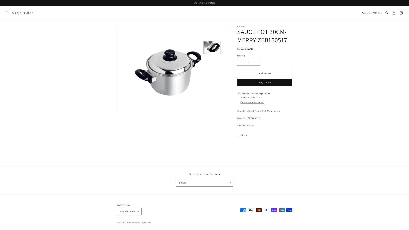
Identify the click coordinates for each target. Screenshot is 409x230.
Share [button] (244, 135)
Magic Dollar (128, 223)
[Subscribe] (229, 183)
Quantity (241, 55)
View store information (252, 102)
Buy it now (265, 82)
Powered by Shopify (142, 223)
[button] (6, 12)
